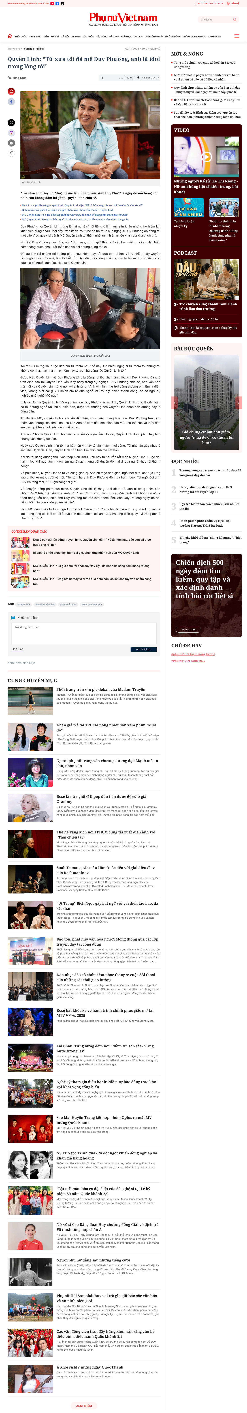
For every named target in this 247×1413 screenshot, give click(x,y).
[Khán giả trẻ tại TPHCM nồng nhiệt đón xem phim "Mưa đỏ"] (30, 737)
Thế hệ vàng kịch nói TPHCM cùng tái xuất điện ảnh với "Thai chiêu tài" (106, 835)
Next (238, 402)
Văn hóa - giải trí (34, 48)
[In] (11, 143)
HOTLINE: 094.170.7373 (210, 3)
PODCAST (185, 253)
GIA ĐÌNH (76, 36)
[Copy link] (11, 153)
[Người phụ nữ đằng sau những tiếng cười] (30, 1272)
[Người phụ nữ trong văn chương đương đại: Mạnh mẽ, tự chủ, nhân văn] (30, 772)
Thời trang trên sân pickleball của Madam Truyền (101, 689)
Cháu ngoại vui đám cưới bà (199, 319)
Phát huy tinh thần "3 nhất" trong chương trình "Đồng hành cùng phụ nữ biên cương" (223, 230)
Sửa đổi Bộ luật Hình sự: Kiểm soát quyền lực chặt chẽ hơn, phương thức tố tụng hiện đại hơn (207, 114)
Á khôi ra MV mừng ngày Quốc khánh (90, 1367)
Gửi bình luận (143, 649)
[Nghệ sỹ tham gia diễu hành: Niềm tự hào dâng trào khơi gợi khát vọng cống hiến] (30, 1093)
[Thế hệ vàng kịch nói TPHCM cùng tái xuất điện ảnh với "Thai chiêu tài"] (30, 844)
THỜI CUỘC (21, 36)
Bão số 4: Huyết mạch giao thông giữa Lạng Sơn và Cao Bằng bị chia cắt (207, 102)
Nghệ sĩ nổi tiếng (45, 604)
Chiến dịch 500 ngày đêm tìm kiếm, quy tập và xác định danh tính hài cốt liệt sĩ (204, 579)
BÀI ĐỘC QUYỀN (194, 349)
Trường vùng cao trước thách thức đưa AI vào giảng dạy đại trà (210, 472)
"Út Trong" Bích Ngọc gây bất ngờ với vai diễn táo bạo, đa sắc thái (107, 906)
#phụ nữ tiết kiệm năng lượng (193, 654)
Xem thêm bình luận (21, 663)
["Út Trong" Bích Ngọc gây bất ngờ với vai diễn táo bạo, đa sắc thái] (30, 915)
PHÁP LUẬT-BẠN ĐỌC (194, 36)
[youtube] (52, 3)
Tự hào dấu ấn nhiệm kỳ (184, 223)
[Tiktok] (62, 3)
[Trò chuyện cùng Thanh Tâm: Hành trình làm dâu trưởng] (206, 279)
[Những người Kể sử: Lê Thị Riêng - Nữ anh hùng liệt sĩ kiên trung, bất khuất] (206, 157)
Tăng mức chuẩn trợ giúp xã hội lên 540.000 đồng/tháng (204, 65)
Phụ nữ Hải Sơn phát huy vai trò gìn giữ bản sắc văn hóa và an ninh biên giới (107, 1298)
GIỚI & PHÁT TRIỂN (39, 36)
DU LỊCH (138, 36)
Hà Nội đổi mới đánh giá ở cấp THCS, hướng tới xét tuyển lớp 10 (206, 489)
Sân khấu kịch (69, 604)
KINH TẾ (55, 36)
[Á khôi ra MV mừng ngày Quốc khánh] (30, 1379)
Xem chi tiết (188, 629)
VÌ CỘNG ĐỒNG (173, 36)
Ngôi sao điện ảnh (92, 604)
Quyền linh (24, 604)
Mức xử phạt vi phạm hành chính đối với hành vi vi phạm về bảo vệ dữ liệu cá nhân (206, 77)
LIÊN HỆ (235, 3)
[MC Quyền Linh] (90, 135)
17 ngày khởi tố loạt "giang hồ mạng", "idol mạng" (210, 540)
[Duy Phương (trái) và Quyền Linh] (90, 309)
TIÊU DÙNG (101, 36)
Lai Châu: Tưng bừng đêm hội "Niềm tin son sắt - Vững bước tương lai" (105, 1049)
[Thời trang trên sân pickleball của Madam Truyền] (30, 701)
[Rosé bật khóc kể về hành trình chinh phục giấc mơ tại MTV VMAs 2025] (30, 1022)
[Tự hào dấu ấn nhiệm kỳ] (189, 207)
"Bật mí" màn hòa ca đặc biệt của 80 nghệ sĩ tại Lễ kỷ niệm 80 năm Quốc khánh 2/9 (103, 1191)
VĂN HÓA (114, 36)
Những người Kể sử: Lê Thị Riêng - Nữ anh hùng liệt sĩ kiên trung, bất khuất (206, 186)
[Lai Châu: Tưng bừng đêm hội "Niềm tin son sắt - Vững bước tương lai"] (30, 1058)
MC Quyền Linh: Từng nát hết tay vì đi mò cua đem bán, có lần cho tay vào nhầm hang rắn (75, 219)
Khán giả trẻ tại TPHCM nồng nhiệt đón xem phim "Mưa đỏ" (106, 728)
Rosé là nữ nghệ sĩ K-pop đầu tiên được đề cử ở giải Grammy (102, 799)
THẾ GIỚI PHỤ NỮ (153, 36)
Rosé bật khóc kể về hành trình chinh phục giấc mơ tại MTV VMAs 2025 (105, 1013)
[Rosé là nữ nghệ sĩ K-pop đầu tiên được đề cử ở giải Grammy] (30, 808)
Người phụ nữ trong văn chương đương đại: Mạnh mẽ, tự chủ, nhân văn (107, 763)
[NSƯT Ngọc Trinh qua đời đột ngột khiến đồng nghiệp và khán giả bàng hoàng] (30, 1165)
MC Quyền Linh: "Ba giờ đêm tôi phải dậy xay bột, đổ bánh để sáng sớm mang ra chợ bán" (75, 214)
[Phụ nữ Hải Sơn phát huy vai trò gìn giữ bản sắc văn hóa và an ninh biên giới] (30, 1307)
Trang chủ (14, 48)
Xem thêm (84, 1406)
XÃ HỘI (65, 36)
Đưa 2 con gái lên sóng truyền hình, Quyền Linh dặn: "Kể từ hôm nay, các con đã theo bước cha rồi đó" (82, 205)
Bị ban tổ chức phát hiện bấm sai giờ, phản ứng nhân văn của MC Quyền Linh (68, 210)
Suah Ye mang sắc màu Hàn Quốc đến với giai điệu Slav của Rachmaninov (106, 870)
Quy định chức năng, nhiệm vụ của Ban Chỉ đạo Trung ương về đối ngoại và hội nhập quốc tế (207, 90)
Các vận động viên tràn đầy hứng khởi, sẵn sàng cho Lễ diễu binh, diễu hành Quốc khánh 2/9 (105, 1334)
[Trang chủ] (11, 36)
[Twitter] (11, 122)
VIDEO (181, 130)
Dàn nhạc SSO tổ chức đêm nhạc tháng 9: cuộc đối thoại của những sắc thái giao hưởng (106, 977)
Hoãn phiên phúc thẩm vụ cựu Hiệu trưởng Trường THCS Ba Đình (205, 523)
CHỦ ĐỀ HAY (186, 645)
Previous (174, 402)
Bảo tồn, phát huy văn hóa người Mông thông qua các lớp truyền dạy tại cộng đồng (107, 942)
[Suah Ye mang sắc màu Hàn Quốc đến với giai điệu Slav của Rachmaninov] (30, 879)
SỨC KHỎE (88, 36)
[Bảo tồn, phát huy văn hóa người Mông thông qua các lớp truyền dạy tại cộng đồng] (30, 951)
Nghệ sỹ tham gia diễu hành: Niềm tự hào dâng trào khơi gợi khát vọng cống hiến (107, 1084)
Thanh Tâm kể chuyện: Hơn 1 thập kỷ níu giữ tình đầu (208, 330)
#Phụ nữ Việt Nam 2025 (188, 661)
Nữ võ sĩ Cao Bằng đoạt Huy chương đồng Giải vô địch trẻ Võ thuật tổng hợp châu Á (108, 1227)
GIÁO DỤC (126, 36)
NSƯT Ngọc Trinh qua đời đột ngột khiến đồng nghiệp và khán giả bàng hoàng (107, 1156)
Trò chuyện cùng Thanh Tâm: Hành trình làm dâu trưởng (208, 306)
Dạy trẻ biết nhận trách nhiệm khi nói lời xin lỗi (209, 506)
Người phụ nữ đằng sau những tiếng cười (93, 1260)
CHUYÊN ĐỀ (214, 36)
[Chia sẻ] (11, 133)
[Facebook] (57, 3)
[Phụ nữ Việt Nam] (123, 19)
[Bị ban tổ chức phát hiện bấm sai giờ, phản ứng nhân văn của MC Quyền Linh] (20, 555)
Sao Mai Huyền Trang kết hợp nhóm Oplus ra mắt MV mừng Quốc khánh (104, 1120)
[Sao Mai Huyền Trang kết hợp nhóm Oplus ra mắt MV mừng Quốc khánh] (30, 1129)
